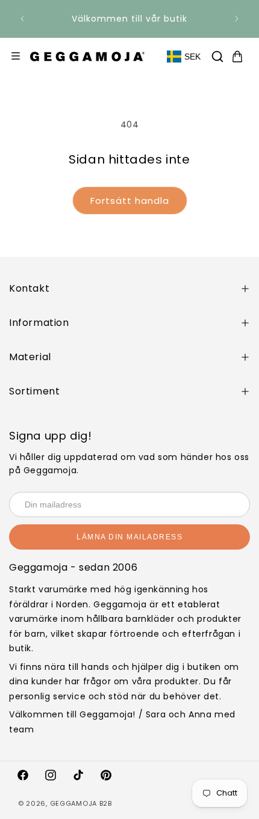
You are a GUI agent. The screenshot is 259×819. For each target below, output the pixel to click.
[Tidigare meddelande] (22, 18)
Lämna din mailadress (129, 537)
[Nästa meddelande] (236, 18)
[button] (217, 56)
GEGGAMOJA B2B (81, 803)
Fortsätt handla (129, 200)
